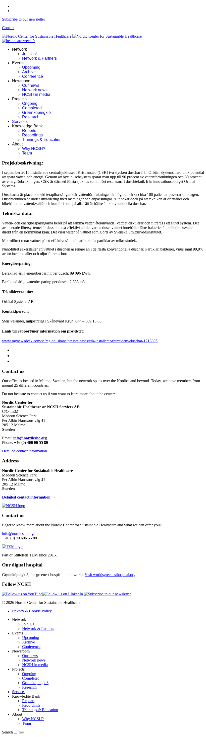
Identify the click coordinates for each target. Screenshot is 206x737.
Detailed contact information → (29, 497)
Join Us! (29, 54)
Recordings (32, 135)
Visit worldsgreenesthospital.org (110, 574)
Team (27, 153)
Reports (29, 130)
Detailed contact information (24, 451)
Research (30, 117)
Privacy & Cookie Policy (32, 611)
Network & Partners (39, 58)
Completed (32, 108)
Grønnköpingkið (36, 112)
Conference (32, 76)
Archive (29, 72)
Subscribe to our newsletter (23, 19)
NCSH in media (36, 94)
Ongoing (29, 103)
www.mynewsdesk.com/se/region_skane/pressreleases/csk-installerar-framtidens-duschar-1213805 (80, 341)
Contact (8, 28)
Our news (30, 85)
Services (20, 121)
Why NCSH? (33, 148)
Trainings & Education (42, 139)
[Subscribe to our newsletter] (107, 594)
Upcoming (31, 67)
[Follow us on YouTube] (22, 594)
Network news (34, 90)
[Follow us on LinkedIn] (62, 594)
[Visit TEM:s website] (12, 546)
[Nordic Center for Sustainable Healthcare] (13, 506)
